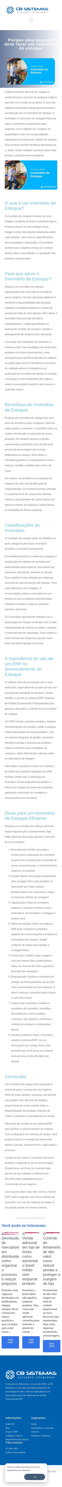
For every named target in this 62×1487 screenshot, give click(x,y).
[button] (31, 19)
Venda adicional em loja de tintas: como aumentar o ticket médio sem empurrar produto (31, 1261)
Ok (34, 1477)
